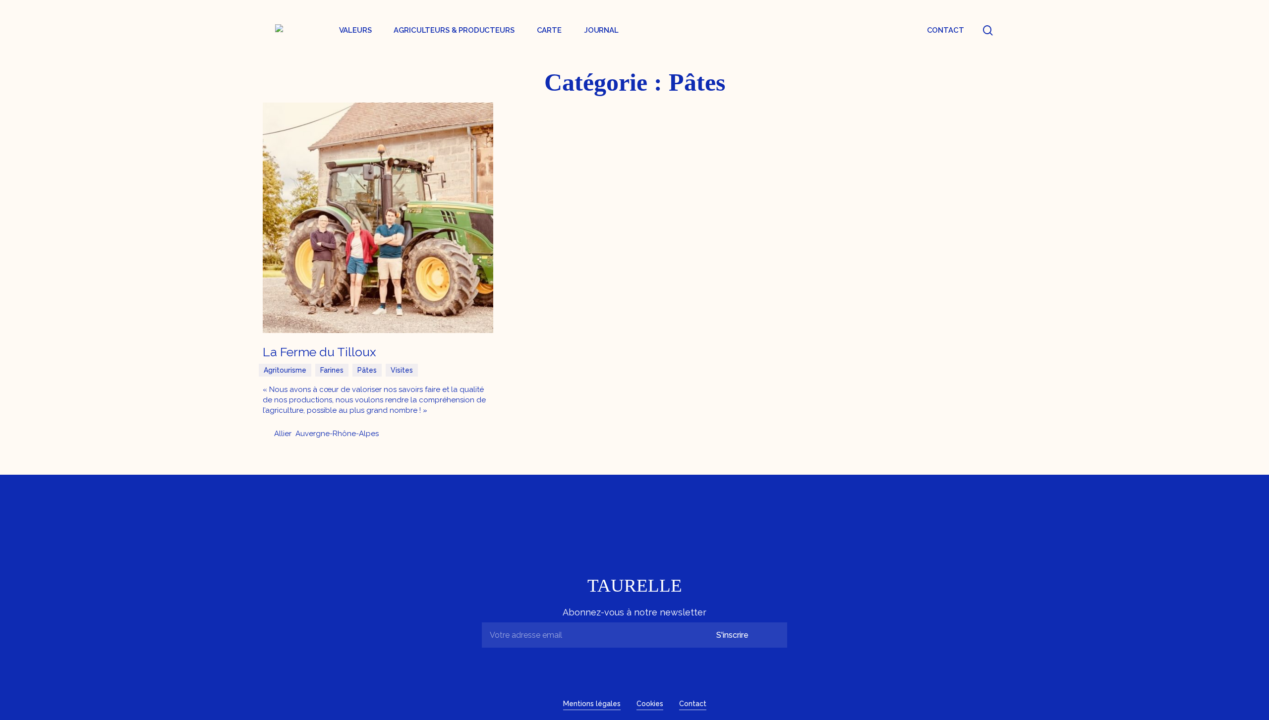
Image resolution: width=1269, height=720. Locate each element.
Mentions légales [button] (592, 704)
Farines (332, 370)
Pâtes (367, 370)
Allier (282, 433)
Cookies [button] (649, 704)
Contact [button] (692, 704)
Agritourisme (285, 370)
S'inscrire (732, 635)
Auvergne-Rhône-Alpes (337, 433)
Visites (402, 370)
